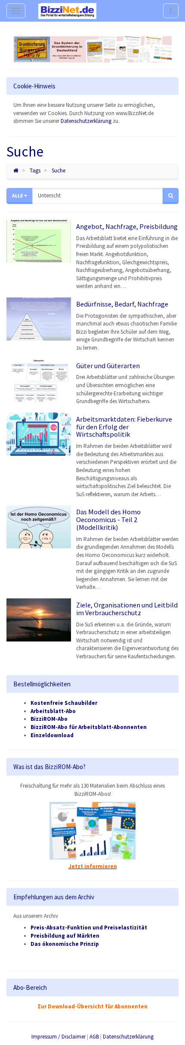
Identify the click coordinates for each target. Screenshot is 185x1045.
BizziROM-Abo (49, 719)
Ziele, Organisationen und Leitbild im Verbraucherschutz (127, 609)
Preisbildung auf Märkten (65, 935)
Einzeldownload (52, 735)
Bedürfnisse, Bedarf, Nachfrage (122, 304)
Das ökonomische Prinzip (65, 944)
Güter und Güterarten (108, 365)
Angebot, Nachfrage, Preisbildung (127, 226)
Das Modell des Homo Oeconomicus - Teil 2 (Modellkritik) (108, 519)
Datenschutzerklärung (86, 121)
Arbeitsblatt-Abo (53, 711)
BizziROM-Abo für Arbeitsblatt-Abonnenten (89, 727)
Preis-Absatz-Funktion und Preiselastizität (89, 927)
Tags (35, 170)
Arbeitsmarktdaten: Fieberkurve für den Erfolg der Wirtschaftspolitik (124, 427)
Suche (58, 170)
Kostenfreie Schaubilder (64, 703)
